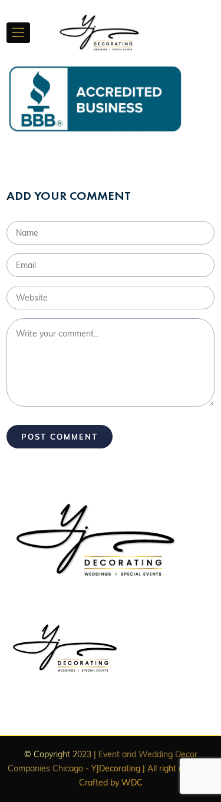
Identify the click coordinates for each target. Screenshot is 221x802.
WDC (132, 782)
